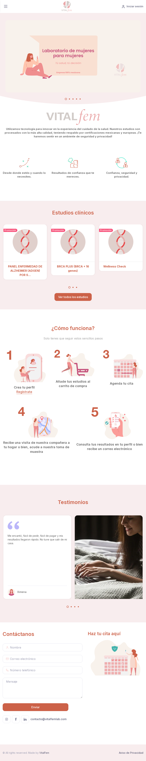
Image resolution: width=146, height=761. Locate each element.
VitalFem (44, 752)
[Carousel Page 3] (76, 287)
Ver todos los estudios (73, 297)
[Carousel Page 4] (78, 607)
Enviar (35, 707)
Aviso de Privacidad (131, 752)
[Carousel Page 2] (73, 287)
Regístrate (24, 392)
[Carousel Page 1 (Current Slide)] (69, 287)
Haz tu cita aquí (104, 633)
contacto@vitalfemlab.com (48, 719)
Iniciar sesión (135, 6)
